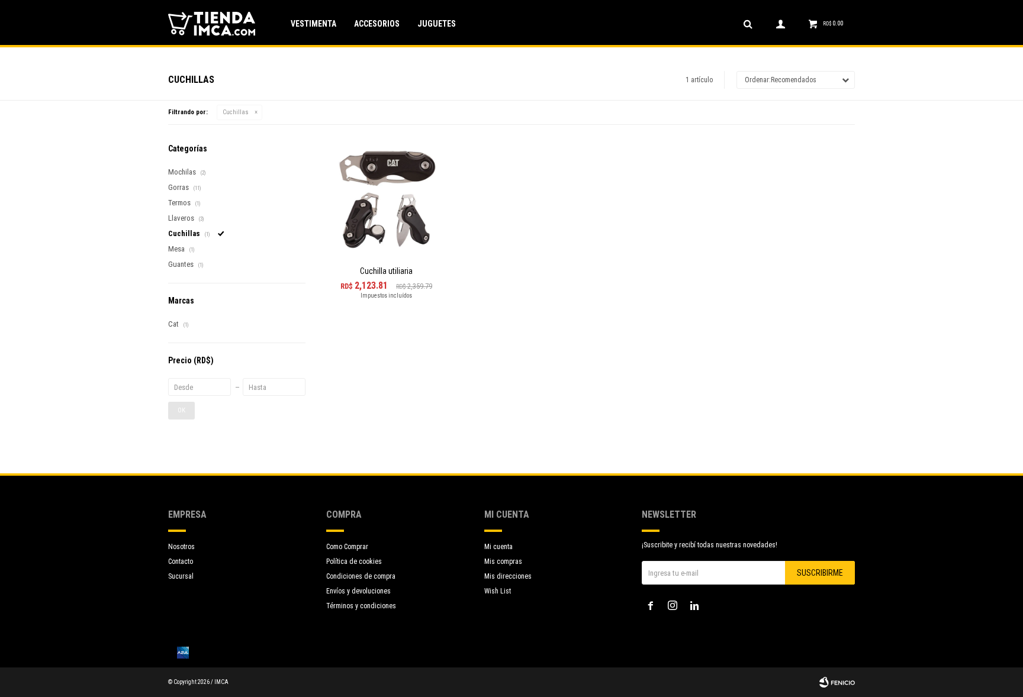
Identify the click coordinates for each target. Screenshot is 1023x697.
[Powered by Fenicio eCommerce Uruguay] (837, 682)
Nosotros (181, 547)
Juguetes (436, 23)
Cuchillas (236, 112)
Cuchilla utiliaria (386, 271)
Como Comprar (347, 547)
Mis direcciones (508, 576)
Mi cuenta (498, 547)
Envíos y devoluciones (358, 591)
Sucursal (181, 576)
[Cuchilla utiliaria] (386, 199)
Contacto (180, 561)
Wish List (497, 591)
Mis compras (503, 561)
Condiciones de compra (360, 576)
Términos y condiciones (361, 606)
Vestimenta (313, 23)
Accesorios (377, 23)
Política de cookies (354, 561)
